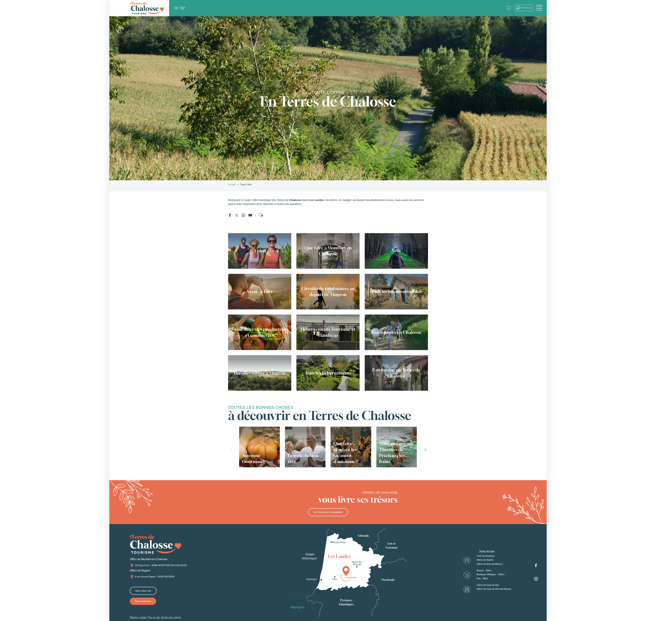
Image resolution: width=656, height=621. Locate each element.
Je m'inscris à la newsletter (328, 512)
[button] (524, 8)
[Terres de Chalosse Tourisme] (147, 8)
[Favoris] (509, 8)
